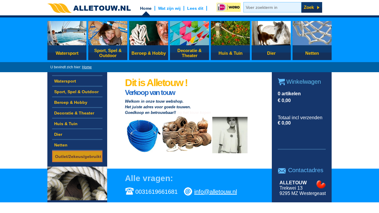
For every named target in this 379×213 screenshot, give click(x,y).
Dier (271, 53)
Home (87, 67)
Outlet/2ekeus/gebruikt (78, 156)
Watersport (67, 53)
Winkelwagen (303, 81)
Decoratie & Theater (189, 53)
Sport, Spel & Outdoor (108, 53)
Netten (312, 53)
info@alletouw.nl (215, 191)
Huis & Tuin (231, 53)
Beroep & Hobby (148, 53)
